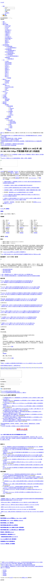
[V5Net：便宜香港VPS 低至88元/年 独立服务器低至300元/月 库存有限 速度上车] (16, 280)
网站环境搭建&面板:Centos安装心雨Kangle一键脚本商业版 (12, 529)
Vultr (6, 89)
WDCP (11, 113)
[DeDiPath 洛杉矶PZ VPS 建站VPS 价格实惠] (9, 139)
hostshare (5, 251)
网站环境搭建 (10, 106)
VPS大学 (2, 2)
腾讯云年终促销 (8, 64)
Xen (34, 227)
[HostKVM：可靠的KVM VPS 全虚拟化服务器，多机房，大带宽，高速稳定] (16, 158)
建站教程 (9, 116)
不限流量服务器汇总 (11, 50)
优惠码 (1, 211)
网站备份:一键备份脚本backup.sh (7, 532)
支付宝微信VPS (8, 30)
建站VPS (7, 40)
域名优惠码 (5, 97)
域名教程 (7, 100)
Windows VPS (7, 39)
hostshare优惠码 (10, 251)
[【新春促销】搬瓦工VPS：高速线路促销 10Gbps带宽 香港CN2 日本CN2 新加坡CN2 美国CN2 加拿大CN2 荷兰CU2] (23, 399)
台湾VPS (7, 65)
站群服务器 (7, 57)
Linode (6, 92)
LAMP (11, 110)
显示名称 (2, 379)
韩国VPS (7, 68)
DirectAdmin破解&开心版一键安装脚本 (8, 539)
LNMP (11, 109)
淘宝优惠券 (6, 202)
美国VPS (4, 84)
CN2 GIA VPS (8, 25)
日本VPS (4, 91)
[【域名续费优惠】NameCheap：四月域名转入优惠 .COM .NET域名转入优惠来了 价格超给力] (22, 476)
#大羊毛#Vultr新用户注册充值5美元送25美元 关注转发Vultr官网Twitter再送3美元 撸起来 (21, 187)
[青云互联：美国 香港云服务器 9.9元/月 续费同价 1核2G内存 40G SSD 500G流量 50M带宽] (18, 299)
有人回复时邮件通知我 (6, 388)
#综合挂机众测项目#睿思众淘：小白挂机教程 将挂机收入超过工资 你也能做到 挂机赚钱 (20, 275)
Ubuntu (11, 126)
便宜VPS (4, 23)
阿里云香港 (7, 80)
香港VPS (4, 79)
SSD (9, 223)
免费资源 (9, 130)
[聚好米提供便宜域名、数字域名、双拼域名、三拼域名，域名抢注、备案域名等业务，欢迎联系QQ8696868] (22, 424)
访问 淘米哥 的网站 (7, 270)
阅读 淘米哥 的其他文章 (7, 269)
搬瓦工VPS (7, 85)
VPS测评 (4, 95)
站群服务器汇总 (10, 58)
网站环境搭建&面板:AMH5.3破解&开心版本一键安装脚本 (12, 527)
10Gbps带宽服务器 (8, 54)
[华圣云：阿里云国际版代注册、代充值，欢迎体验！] (11, 138)
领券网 (34, 202)
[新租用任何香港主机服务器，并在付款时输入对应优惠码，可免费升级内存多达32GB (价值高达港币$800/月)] (22, 142)
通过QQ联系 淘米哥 (7, 272)
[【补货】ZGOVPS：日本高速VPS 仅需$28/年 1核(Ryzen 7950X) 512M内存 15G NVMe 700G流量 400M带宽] (23, 460)
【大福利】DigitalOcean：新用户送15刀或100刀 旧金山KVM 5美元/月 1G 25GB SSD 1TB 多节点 (19, 504)
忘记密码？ (7, 12)
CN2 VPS (7, 27)
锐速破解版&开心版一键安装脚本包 (7, 541)
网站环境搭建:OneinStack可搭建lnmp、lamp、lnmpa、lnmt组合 (13, 518)
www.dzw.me (9, 203)
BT (10, 107)
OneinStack (12, 108)
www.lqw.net (38, 202)
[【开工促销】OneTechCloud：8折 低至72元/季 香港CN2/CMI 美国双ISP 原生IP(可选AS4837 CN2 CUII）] (23, 490)
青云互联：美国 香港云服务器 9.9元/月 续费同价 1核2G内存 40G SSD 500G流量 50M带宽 (18, 300)
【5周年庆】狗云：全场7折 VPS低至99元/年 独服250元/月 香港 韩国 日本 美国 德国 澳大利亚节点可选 (21, 306)
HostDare (7, 90)
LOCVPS (7, 81)
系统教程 (7, 118)
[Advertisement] (22, 553)
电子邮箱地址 (3, 381)
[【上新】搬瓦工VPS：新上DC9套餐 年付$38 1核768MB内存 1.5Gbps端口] (18, 408)
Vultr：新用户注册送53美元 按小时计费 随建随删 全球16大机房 (13, 434)
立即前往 (7, 208)
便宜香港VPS (23, 251)
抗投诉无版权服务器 (9, 51)
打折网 (5, 203)
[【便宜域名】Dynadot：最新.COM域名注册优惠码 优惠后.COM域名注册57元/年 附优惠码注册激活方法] (23, 482)
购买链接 (7, 232)
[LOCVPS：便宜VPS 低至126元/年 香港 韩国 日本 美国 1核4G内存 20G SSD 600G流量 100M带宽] (22, 455)
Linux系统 (9, 124)
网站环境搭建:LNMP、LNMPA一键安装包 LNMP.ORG (11, 520)
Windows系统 (10, 120)
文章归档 (4, 571)
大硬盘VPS (7, 34)
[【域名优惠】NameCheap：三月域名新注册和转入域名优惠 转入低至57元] (18, 486)
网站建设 (7, 104)
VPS (3, 59)
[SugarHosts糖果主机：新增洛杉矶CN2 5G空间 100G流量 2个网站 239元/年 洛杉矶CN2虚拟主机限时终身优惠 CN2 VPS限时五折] (22, 567)
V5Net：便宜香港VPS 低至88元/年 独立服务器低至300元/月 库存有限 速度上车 (16, 282)
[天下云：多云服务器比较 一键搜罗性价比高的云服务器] (12, 143)
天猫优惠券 (12, 202)
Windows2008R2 (13, 122)
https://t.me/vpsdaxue (32, 177)
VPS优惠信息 (14, 154)
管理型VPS (7, 42)
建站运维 (4, 103)
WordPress (9, 117)
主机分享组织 (10, 171)
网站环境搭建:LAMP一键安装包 (7, 522)
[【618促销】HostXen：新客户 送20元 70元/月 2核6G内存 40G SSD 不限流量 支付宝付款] (18, 317)
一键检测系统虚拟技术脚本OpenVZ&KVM (9, 536)
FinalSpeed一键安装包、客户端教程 (7, 543)
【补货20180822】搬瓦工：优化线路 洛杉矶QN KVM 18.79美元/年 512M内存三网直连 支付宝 (19, 502)
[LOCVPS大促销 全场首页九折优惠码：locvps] (9, 391)
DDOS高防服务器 (8, 46)
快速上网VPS (7, 31)
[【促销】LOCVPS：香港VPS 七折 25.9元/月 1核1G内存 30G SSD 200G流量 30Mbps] (17, 323)
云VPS (6, 43)
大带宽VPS (7, 35)
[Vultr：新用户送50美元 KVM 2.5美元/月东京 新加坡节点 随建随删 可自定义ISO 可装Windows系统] (20, 254)
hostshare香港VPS (16, 251)
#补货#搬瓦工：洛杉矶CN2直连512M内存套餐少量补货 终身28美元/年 (18, 185)
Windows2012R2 (13, 123)
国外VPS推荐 (5, 24)
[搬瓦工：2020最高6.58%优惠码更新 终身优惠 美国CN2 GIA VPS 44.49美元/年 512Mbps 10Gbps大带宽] (21, 363)
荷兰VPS (7, 73)
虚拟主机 (4, 101)
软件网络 (7, 129)
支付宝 (6, 236)
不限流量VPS (7, 32)
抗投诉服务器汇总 (11, 53)
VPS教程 (4, 96)
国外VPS (7, 75)
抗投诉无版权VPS (8, 38)
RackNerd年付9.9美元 (9, 87)
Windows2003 (12, 121)
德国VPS (7, 71)
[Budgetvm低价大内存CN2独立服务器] (8, 145)
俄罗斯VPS (7, 69)
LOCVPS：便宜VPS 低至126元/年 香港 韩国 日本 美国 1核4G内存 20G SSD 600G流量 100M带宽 (19, 288)
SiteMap (4, 572)
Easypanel (11, 114)
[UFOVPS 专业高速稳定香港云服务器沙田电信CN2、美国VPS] (13, 392)
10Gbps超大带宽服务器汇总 (12, 56)
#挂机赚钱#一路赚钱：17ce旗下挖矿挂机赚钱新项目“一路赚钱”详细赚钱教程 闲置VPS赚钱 (22, 189)
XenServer (23, 154)
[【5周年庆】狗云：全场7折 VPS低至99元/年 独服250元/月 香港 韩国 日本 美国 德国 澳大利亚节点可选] (21, 305)
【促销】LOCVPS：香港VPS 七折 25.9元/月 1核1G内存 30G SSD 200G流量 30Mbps (17, 324)
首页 (4, 21)
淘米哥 (1, 154)
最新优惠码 (7, 99)
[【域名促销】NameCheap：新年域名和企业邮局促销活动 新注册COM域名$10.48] (19, 474)
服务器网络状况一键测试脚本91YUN (7, 534)
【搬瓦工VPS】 (24, 577)
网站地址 (2, 384)
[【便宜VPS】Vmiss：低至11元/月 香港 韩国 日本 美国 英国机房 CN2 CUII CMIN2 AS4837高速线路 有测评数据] (23, 450)
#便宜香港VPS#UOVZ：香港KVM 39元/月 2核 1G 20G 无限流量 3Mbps (16, 274)
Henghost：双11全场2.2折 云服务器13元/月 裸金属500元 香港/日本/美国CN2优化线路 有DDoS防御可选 (21, 294)
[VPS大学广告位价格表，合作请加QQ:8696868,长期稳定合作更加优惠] (14, 426)
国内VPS (7, 76)
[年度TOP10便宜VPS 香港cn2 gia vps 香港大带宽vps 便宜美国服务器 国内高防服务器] (17, 564)
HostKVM (7, 82)
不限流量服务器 (8, 49)
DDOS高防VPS (8, 36)
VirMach (6, 88)
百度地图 (4, 573)
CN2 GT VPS (7, 26)
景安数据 (9, 77)
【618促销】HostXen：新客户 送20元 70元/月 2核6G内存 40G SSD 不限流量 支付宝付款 (18, 318)
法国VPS (7, 72)
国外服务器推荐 (6, 44)
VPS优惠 (7, 61)
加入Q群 (4, 14)
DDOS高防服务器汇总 (11, 47)
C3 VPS (6, 28)
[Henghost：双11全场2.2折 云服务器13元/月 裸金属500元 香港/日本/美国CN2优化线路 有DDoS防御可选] (21, 293)
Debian (11, 127)
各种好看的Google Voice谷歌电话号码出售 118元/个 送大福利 (21, 192)
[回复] (12, 346)
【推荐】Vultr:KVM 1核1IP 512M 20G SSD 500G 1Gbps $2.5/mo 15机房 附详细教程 (16, 507)
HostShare (16, 171)
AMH (11, 112)
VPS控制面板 (10, 111)
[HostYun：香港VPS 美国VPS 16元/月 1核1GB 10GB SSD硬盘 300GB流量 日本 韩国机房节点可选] (20, 311)
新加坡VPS (7, 66)
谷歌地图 (4, 575)
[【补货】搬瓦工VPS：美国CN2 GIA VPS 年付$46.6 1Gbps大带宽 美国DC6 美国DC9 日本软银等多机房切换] (23, 404)
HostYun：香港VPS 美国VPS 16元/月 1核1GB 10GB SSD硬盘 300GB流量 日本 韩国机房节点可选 (19, 312)
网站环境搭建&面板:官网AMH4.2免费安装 (9, 525)
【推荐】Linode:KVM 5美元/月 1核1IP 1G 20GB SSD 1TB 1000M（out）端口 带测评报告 (18, 509)
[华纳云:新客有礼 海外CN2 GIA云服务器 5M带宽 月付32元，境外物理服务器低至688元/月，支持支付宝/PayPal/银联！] (22, 136)
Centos (11, 125)
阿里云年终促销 (8, 62)
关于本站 (4, 570)
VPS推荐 (19, 154)
